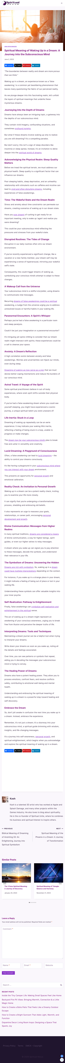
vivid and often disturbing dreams (26, 189)
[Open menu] (61, 3)
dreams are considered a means (44, 534)
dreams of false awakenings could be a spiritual (35, 301)
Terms (20, 1046)
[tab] (29, 902)
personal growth (41, 476)
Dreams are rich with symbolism (18, 567)
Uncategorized (10, 46)
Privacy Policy (9, 1046)
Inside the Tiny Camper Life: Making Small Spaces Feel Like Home (31, 995)
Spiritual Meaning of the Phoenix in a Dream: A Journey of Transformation (49, 835)
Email (27, 965)
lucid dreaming (45, 455)
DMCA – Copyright (34, 1046)
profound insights (23, 128)
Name (6, 965)
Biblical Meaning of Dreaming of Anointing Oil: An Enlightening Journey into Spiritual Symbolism (15, 837)
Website (49, 965)
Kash (12, 798)
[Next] (60, 882)
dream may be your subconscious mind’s (26, 440)
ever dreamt (18, 214)
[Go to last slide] (4, 882)
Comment (8, 929)
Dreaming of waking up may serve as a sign (24, 370)
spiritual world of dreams (30, 152)
